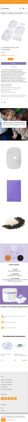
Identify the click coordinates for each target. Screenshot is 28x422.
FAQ (2, 408)
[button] (4, 55)
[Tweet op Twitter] (5, 102)
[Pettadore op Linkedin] (15, 398)
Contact (3, 410)
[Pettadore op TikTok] (8, 398)
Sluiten (3, 419)
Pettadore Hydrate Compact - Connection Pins (20, 355)
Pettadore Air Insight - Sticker (6, 355)
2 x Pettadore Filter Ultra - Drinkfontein (15, 13)
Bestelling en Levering (6, 384)
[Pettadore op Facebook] (2, 398)
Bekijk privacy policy (11, 419)
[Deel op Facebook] (2, 102)
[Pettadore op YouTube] (12, 398)
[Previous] (23, 338)
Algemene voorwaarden (7, 379)
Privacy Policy (4, 387)
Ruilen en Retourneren (6, 382)
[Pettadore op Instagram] (5, 398)
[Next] (25, 338)
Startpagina (3, 13)
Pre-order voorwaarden (6, 389)
